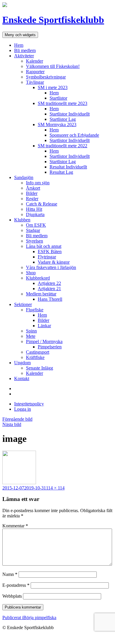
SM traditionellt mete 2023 (62, 103)
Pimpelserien (50, 346)
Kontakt (21, 378)
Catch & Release (41, 203)
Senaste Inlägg (39, 367)
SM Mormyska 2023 (57, 124)
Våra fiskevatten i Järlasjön (51, 267)
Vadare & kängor (54, 262)
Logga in (22, 409)
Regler (32, 198)
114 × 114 (55, 487)
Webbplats (12, 596)
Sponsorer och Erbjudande (74, 135)
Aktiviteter (24, 55)
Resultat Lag (61, 172)
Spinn (31, 330)
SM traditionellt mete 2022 (62, 145)
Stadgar (33, 230)
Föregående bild (17, 419)
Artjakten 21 (49, 288)
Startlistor (58, 98)
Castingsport (37, 352)
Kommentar (15, 525)
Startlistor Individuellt (70, 113)
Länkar (44, 325)
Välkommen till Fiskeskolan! (53, 66)
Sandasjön (23, 177)
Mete (30, 336)
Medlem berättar (41, 293)
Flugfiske (34, 309)
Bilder (31, 193)
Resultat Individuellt (68, 166)
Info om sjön (38, 182)
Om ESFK (36, 225)
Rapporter (35, 71)
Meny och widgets (20, 35)
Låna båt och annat (43, 246)
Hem (18, 45)
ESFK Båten (50, 251)
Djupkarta (35, 214)
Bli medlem (25, 50)
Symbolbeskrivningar (46, 76)
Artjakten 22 (49, 283)
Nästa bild (11, 424)
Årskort (33, 188)
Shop (31, 272)
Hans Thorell (50, 299)
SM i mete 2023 (53, 87)
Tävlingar (35, 82)
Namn (9, 574)
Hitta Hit (34, 209)
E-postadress (15, 585)
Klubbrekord (38, 277)
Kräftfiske (35, 357)
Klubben (22, 219)
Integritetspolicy (29, 403)
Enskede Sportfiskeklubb (53, 19)
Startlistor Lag (63, 119)
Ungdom (22, 362)
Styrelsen (34, 240)
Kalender (34, 61)
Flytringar (47, 256)
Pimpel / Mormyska (44, 341)
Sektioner (23, 304)
